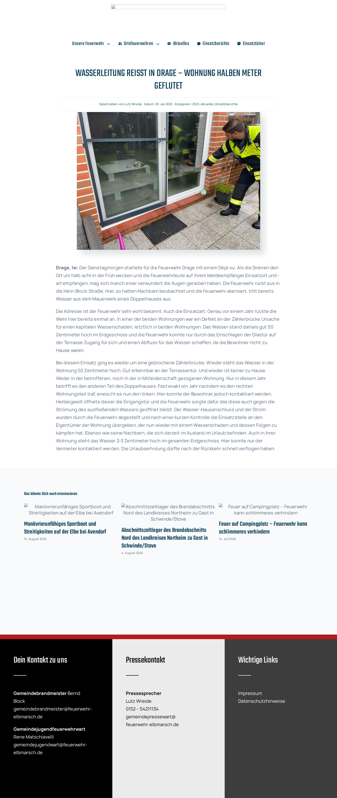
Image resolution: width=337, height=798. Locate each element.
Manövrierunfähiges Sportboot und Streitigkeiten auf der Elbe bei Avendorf (65, 528)
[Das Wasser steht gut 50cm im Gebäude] (168, 114)
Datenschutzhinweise (261, 701)
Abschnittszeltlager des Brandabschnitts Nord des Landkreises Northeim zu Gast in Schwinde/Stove (165, 538)
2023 (195, 104)
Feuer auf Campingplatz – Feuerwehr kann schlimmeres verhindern (263, 528)
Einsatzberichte (226, 104)
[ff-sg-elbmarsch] (168, 7)
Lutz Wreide (133, 104)
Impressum (250, 693)
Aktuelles (207, 104)
